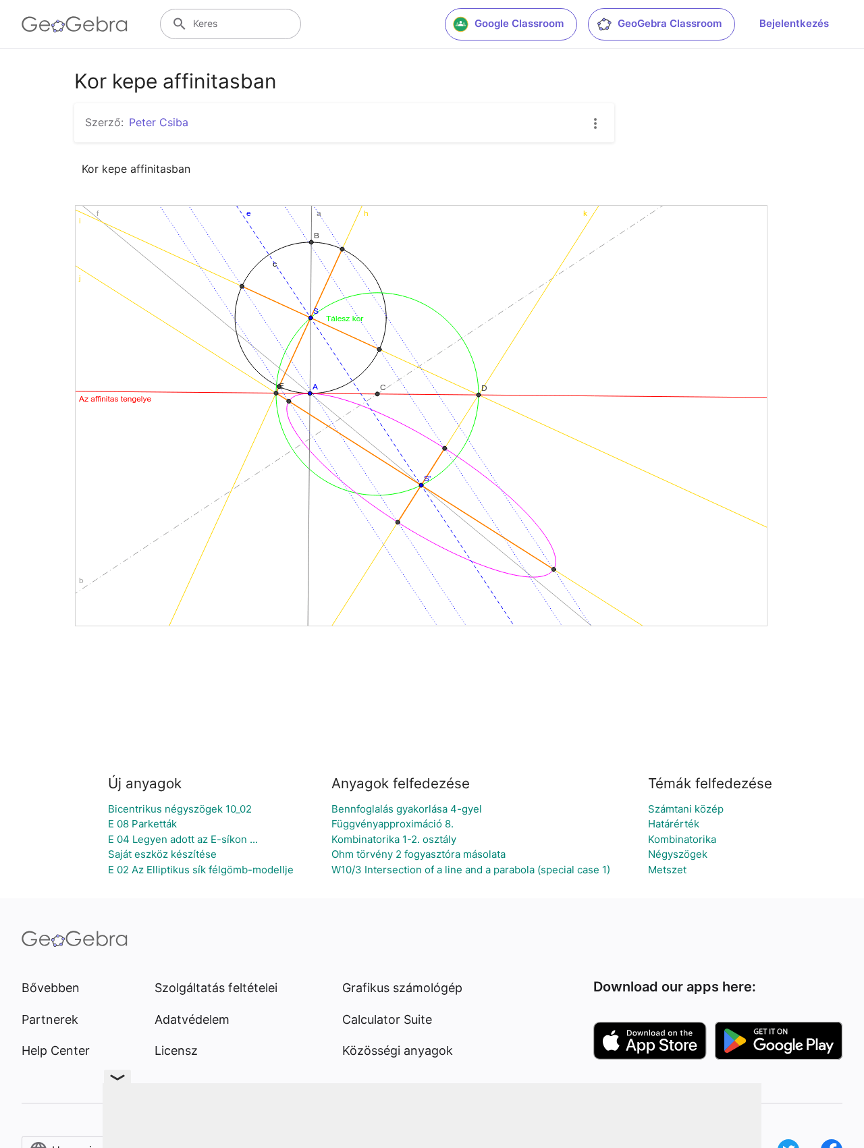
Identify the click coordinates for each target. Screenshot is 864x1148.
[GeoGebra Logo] (75, 24)
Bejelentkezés (794, 23)
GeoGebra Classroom (670, 23)
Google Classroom (519, 23)
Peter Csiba (158, 122)
